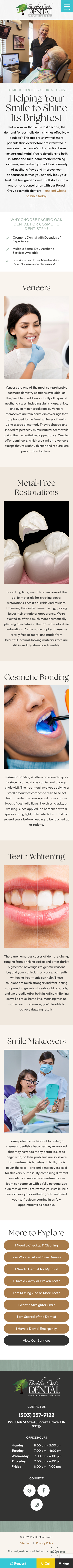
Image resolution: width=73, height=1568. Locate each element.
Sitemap (25, 1543)
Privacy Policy (44, 1543)
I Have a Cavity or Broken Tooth (36, 1281)
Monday (18, 1445)
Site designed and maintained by (27, 1551)
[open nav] (67, 6)
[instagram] (37, 1505)
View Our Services (36, 1340)
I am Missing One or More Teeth (36, 1293)
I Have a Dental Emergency (36, 1328)
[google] (29, 1490)
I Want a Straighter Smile (36, 1305)
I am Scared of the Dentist (36, 1316)
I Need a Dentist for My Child (36, 1269)
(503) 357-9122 (36, 1415)
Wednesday (20, 1456)
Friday (16, 1466)
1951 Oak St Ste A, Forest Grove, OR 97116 (36, 1424)
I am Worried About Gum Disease (36, 1257)
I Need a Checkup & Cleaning (36, 1245)
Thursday (19, 1461)
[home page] (34, 9)
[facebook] (43, 1490)
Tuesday (18, 1450)
